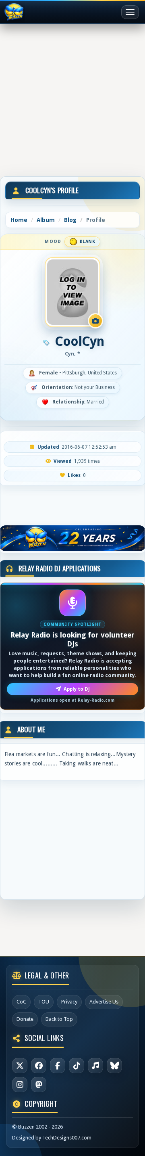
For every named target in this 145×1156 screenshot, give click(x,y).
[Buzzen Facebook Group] (57, 1065)
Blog (70, 220)
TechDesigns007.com (66, 1138)
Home (18, 220)
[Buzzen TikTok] (76, 1065)
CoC (21, 1002)
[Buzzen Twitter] (19, 1065)
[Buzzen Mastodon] (38, 1084)
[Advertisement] (72, 98)
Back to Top (59, 1019)
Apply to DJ (77, 689)
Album (46, 220)
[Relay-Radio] (95, 1065)
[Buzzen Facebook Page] (38, 1065)
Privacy (69, 1002)
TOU (43, 1002)
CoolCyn (79, 341)
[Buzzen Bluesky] (114, 1065)
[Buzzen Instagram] (19, 1084)
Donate (25, 1019)
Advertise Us (103, 1002)
